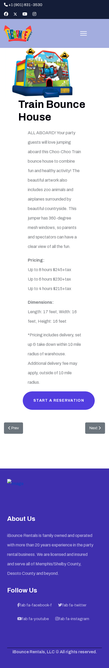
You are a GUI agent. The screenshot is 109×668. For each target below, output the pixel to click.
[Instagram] (34, 14)
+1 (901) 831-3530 (25, 5)
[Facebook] (6, 14)
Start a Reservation (58, 400)
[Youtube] (24, 14)
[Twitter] (15, 14)
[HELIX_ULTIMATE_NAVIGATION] (83, 33)
